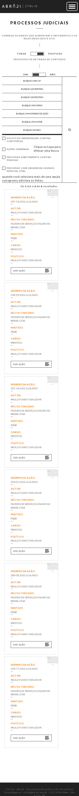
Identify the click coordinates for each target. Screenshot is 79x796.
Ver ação (19, 270)
